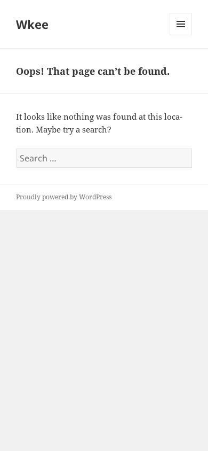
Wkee (32, 24)
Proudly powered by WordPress (63, 196)
